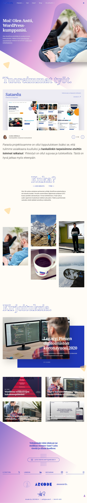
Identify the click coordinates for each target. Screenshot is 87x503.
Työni (51, 186)
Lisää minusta (39, 186)
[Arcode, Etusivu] (8, 3)
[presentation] (73, 137)
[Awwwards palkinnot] (62, 484)
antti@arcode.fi (46, 499)
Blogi (40, 3)
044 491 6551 (58, 499)
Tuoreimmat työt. (37, 79)
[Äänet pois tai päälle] (83, 3)
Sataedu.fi (76, 96)
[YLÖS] (84, 496)
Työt (27, 3)
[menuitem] (19, 3)
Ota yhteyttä (49, 3)
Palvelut (19, 3)
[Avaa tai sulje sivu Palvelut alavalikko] (22, 3)
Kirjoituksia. (27, 307)
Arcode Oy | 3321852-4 (32, 499)
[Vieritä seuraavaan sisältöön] (7, 64)
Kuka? (34, 3)
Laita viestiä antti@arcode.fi (45, 459)
